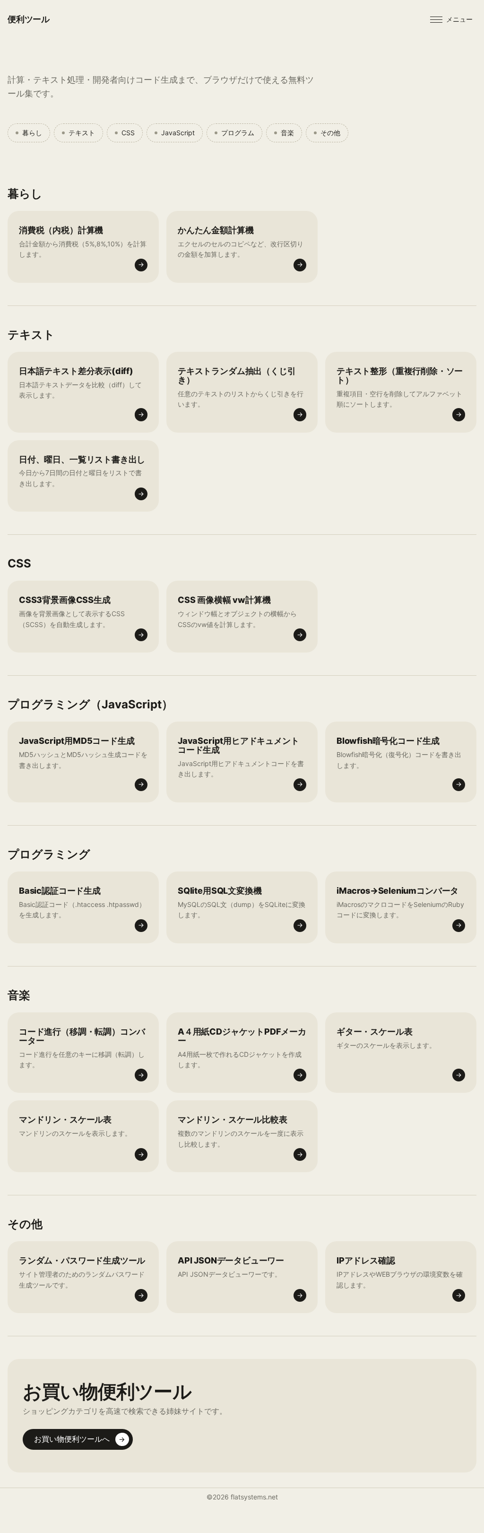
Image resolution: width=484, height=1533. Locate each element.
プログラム (237, 133)
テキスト (82, 133)
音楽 (287, 133)
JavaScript (178, 133)
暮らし (32, 133)
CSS (128, 133)
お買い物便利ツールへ (79, 1439)
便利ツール (29, 19)
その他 (330, 133)
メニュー (459, 19)
